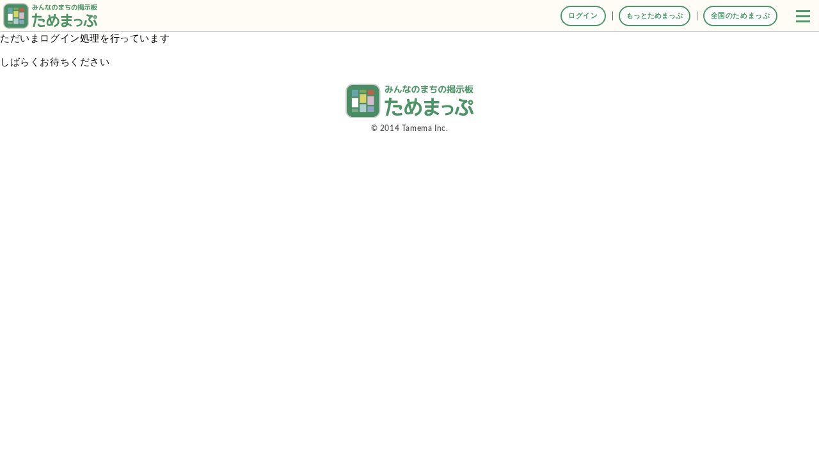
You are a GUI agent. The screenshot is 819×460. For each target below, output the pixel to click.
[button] (803, 16)
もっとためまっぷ (654, 15)
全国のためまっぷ (740, 15)
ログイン (583, 15)
